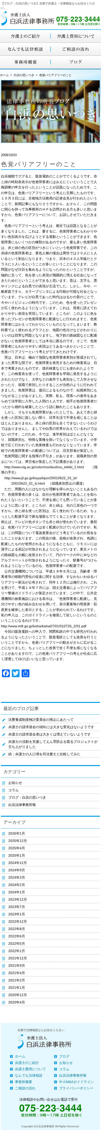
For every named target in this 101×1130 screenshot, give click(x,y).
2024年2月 (16, 885)
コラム (13, 790)
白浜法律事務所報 (22, 805)
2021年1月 (16, 988)
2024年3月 (16, 877)
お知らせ (15, 783)
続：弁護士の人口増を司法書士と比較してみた (44, 754)
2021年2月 (16, 980)
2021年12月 (17, 958)
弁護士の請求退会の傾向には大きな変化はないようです (51, 727)
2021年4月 (16, 973)
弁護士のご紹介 (27, 1063)
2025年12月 (17, 841)
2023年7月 (16, 907)
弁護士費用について (30, 1069)
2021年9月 (16, 965)
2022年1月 (16, 951)
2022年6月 (16, 936)
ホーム (20, 1056)
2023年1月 (16, 914)
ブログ (64, 1056)
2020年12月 (17, 995)
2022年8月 (16, 929)
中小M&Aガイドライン (76, 1082)
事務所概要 (23, 1082)
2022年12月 (17, 921)
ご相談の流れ (25, 1088)
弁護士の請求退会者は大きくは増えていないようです (49, 734)
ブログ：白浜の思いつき (27, 797)
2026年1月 (16, 833)
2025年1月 (16, 855)
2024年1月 (16, 892)
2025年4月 (16, 848)
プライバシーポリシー (76, 1088)
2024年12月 (17, 863)
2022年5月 (16, 943)
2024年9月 (16, 870)
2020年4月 (16, 1002)
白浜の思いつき (24, 75)
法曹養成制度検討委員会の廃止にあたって (41, 720)
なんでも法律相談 (28, 1075)
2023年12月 (17, 899)
